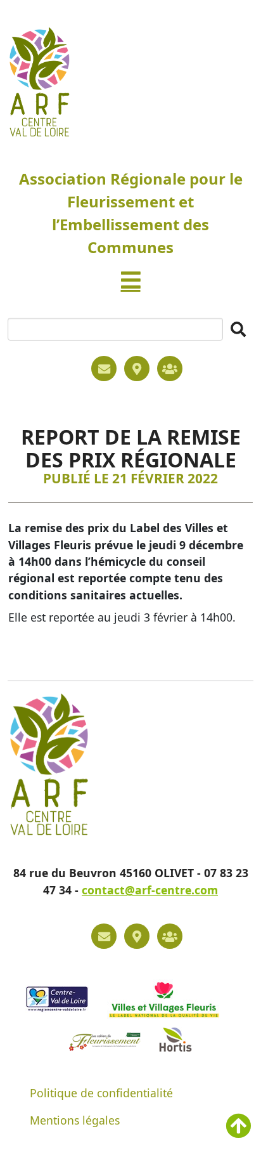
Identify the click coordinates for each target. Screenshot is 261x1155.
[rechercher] (238, 329)
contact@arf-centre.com (150, 889)
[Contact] (104, 368)
